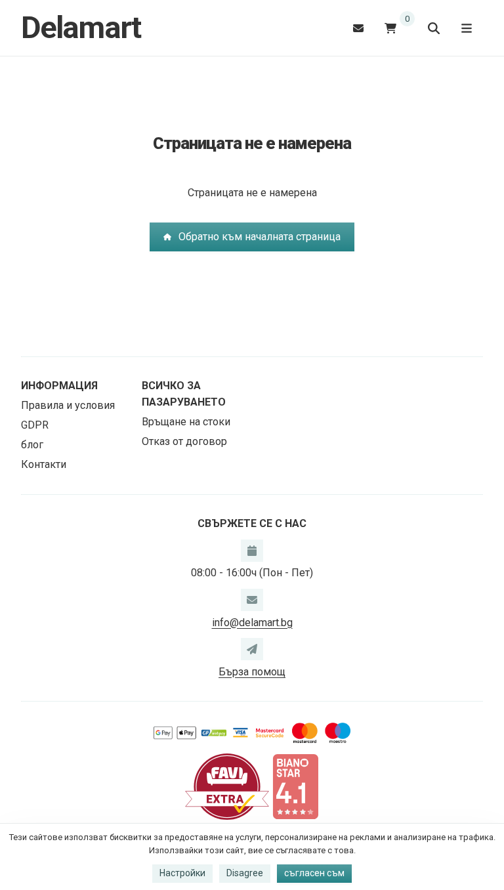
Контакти (43, 464)
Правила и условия (68, 405)
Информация (59, 385)
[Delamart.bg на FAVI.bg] (227, 786)
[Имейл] (358, 28)
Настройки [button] (182, 873)
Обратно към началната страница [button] (259, 236)
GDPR (35, 425)
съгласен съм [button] (314, 873)
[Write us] (252, 649)
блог (32, 444)
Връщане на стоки (186, 421)
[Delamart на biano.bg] (295, 786)
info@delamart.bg (252, 622)
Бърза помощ (252, 672)
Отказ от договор (184, 441)
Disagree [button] (244, 873)
